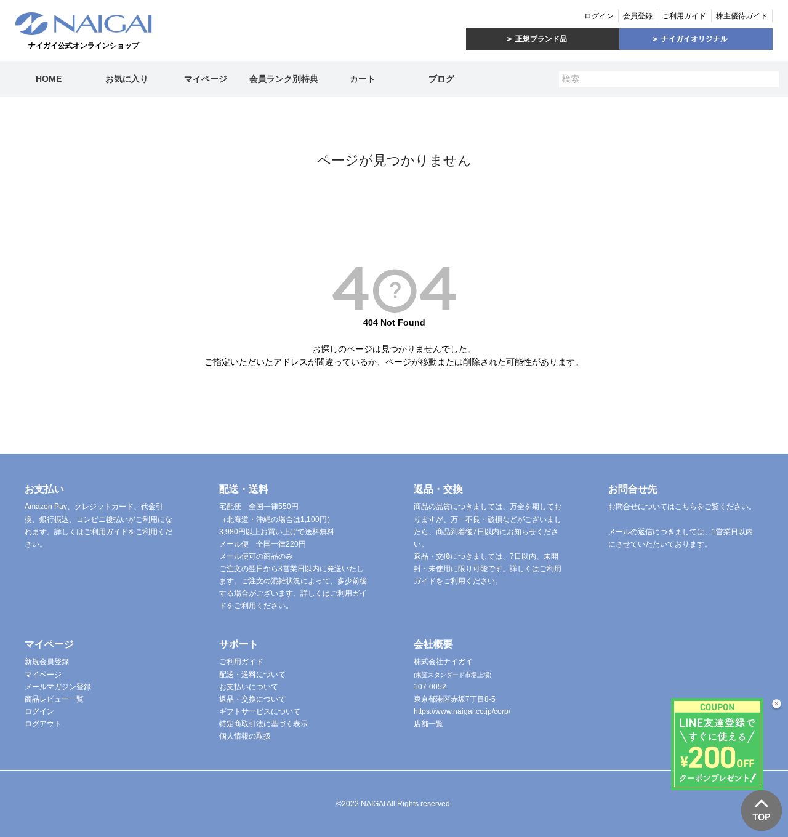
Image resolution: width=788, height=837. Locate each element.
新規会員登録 (47, 661)
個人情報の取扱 (245, 736)
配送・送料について (252, 674)
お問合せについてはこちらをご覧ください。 (682, 506)
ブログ (441, 79)
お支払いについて (248, 687)
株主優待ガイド (742, 16)
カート (363, 79)
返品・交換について (252, 699)
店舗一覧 (428, 723)
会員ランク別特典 (283, 79)
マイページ (205, 79)
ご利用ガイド (684, 16)
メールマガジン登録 (58, 687)
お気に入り (126, 79)
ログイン (599, 16)
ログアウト (43, 723)
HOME (49, 79)
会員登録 (638, 16)
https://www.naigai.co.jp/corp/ (462, 711)
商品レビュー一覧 (54, 699)
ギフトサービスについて (259, 711)
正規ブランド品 (541, 38)
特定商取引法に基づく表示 (263, 723)
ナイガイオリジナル (694, 38)
